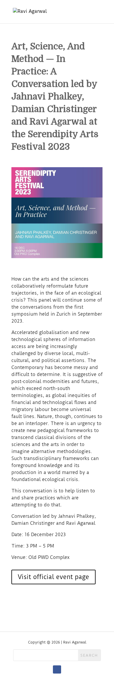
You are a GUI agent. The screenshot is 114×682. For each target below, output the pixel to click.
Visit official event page (53, 576)
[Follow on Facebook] (57, 669)
